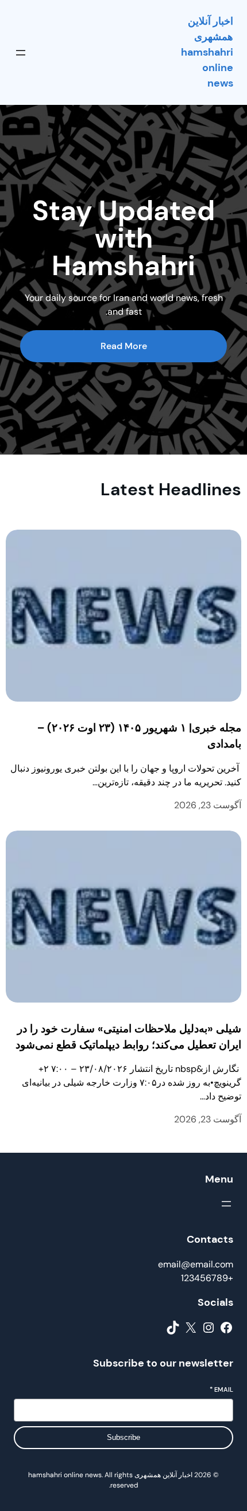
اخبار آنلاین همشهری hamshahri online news (207, 52)
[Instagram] (208, 1327)
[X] (191, 1327)
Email (221, 1389)
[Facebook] (226, 1327)
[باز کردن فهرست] (21, 53)
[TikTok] (173, 1327)
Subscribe (123, 1437)
